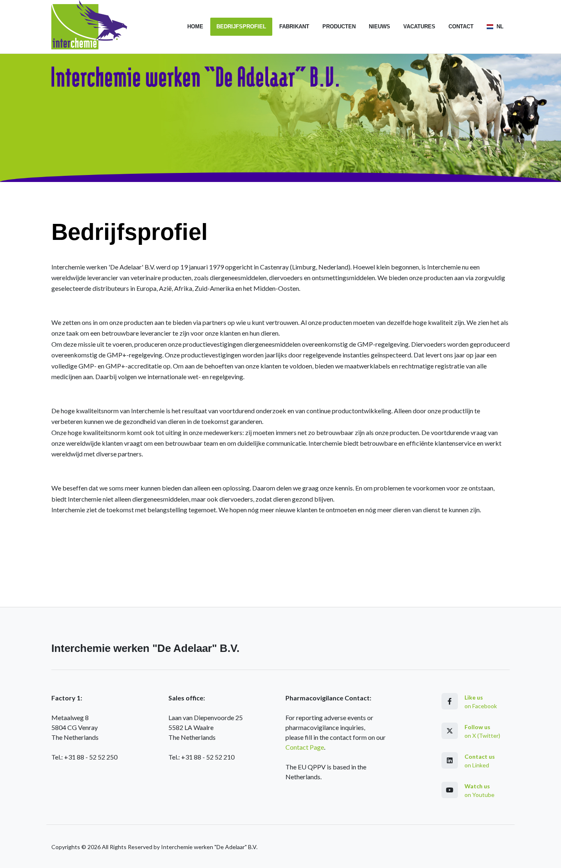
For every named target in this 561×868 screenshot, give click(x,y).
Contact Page (304, 747)
